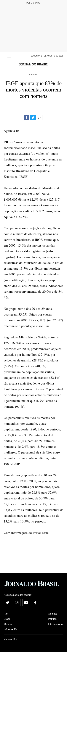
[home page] (33, 64)
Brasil (7, 618)
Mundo (8, 624)
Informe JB (10, 629)
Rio (6, 613)
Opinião (52, 613)
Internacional (55, 624)
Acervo (33, 75)
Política (52, 618)
